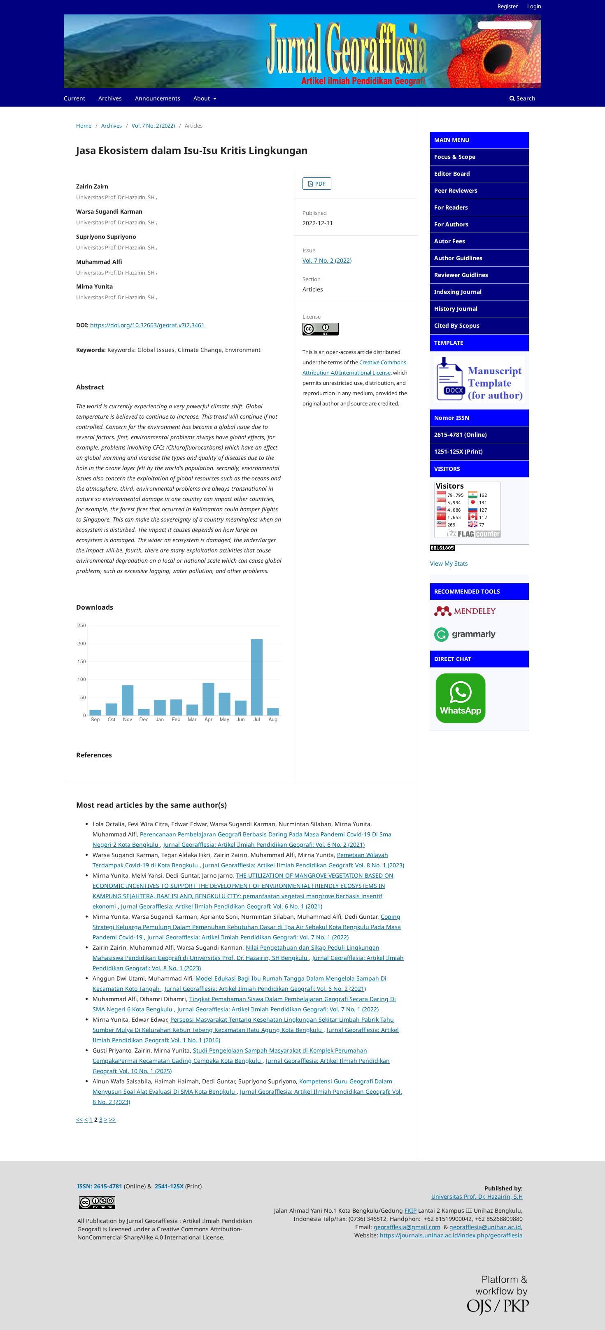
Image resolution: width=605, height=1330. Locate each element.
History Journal (455, 308)
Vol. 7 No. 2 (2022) (153, 125)
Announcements (157, 98)
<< (79, 1119)
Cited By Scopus (456, 325)
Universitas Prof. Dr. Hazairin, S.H (477, 1196)
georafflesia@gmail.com (407, 1227)
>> (112, 1119)
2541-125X (169, 1186)
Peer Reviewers (455, 190)
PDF (320, 183)
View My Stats (449, 563)
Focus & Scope (454, 157)
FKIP (411, 1210)
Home (83, 125)
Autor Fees (449, 241)
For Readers (451, 207)
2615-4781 (108, 1186)
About (202, 98)
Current (74, 98)
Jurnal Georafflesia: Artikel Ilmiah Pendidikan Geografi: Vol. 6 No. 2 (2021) (264, 844)
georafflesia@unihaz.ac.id (485, 1227)
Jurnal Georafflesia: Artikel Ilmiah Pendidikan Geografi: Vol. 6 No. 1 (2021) (221, 906)
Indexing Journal (458, 292)
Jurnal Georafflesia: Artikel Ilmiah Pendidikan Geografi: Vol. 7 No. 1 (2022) (248, 937)
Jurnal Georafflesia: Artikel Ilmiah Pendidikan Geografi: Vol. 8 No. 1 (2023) (303, 865)
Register (508, 6)
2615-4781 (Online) (460, 434)
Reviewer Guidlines (461, 275)
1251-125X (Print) (458, 451)
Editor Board (452, 173)
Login (534, 6)
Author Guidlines (458, 258)
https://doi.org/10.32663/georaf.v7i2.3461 (147, 325)
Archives (110, 98)
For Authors (451, 224)
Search (525, 98)
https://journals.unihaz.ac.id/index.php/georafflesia (451, 1235)
